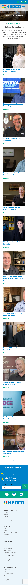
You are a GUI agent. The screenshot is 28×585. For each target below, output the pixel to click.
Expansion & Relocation (9, 546)
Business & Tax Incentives (9, 544)
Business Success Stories (9, 521)
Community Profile (8, 560)
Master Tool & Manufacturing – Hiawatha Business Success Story (12, 349)
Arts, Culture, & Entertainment (10, 532)
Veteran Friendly (7, 550)
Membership (6, 514)
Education (6, 530)
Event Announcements (8, 573)
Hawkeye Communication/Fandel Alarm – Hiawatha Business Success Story (13, 278)
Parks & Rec (6, 534)
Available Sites (7, 558)
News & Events (7, 569)
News (5, 571)
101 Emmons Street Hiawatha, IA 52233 (9, 474)
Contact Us (6, 578)
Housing (5, 528)
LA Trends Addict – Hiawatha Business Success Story (11, 70)
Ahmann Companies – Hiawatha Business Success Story (12, 383)
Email (7, 485)
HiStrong (6, 516)
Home (5, 23)
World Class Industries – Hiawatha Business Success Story (12, 314)
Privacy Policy (7, 580)
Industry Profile (7, 562)
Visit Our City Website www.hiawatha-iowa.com (10, 479)
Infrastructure (7, 564)
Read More (6, 75)
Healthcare (6, 539)
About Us (6, 576)
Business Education (8, 548)
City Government (7, 512)
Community (6, 536)
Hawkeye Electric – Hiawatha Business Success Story (11, 174)
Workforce (6, 523)
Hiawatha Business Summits (10, 552)
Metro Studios (18, 507)
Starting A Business (8, 519)
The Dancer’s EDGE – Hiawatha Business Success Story (12, 418)
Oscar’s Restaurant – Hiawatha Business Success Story (12, 208)
